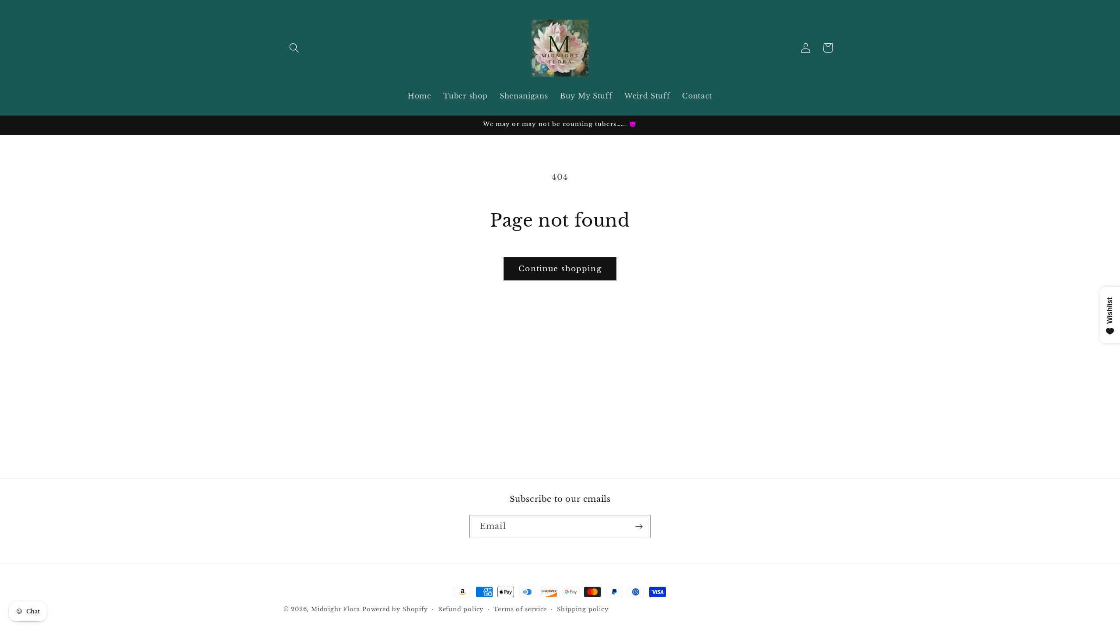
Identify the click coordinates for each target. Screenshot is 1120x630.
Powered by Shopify (395, 609)
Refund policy (460, 609)
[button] (295, 48)
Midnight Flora (335, 609)
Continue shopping (560, 268)
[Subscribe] (639, 527)
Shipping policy (582, 609)
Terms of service (520, 609)
